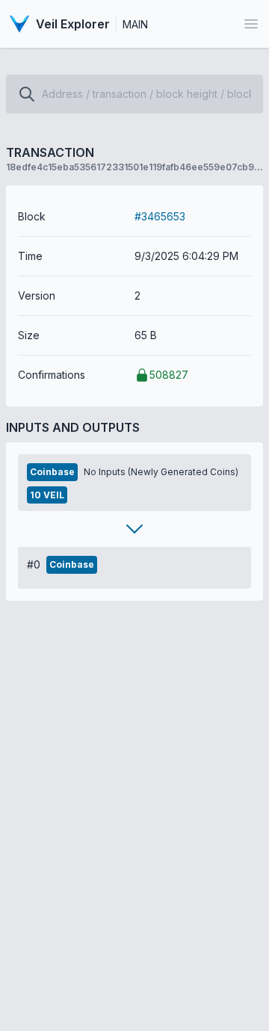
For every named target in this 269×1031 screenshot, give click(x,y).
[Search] (27, 94)
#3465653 (159, 216)
